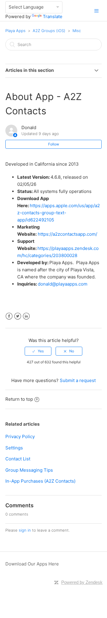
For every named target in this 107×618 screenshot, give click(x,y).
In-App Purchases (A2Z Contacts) (40, 481)
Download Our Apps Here (32, 564)
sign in (25, 530)
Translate (52, 16)
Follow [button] (53, 144)
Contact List (17, 459)
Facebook (9, 316)
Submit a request (78, 380)
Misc (77, 30)
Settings (14, 448)
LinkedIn (26, 316)
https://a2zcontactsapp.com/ (67, 234)
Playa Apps (15, 30)
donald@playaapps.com (62, 284)
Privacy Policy (20, 436)
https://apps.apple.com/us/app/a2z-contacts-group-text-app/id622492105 (58, 213)
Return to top (19, 399)
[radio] (38, 351)
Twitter (17, 316)
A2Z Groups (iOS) (49, 30)
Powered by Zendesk (82, 582)
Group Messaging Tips (29, 470)
